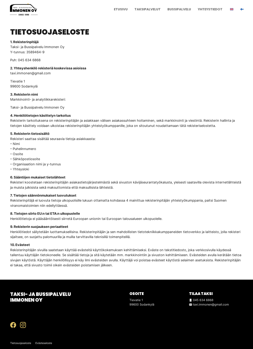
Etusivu (121, 9)
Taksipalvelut (147, 9)
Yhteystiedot (210, 9)
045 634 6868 (202, 300)
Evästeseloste (43, 343)
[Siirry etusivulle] (23, 9)
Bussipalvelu (179, 9)
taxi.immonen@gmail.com (210, 304)
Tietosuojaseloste (20, 343)
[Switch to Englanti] (231, 9)
